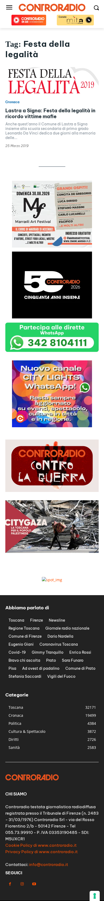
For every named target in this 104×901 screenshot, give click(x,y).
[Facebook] (10, 884)
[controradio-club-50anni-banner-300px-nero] (52, 316)
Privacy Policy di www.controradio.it (41, 851)
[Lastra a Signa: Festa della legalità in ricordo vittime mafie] (52, 81)
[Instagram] (22, 884)
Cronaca (12, 102)
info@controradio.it (48, 864)
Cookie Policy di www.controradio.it (41, 845)
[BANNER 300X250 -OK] (52, 246)
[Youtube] (34, 884)
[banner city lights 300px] (52, 425)
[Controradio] (52, 7)
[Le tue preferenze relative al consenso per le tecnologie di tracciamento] (95, 896)
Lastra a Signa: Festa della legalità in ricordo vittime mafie (50, 113)
